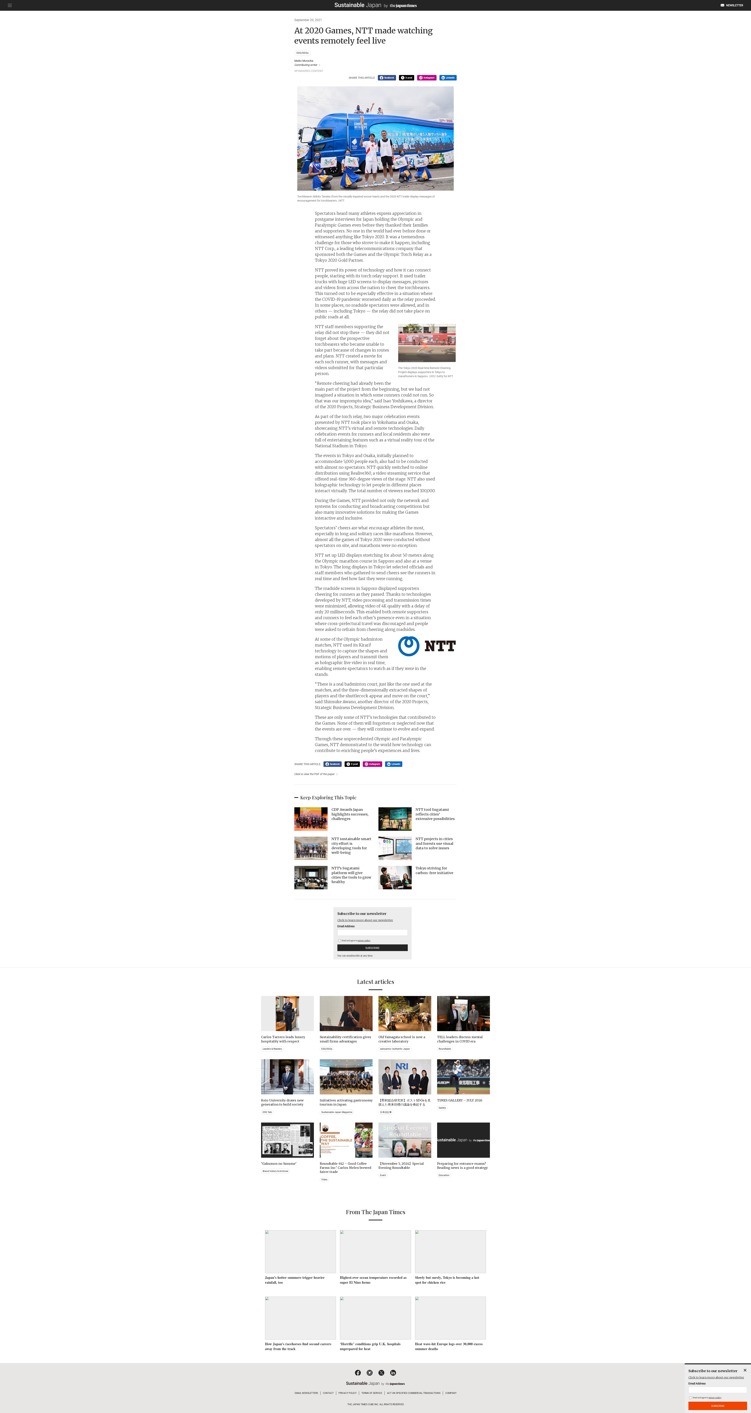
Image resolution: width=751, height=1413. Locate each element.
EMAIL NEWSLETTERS (306, 1393)
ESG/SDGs (302, 52)
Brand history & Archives (275, 1171)
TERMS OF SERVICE (371, 1393)
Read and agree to (355, 940)
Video (324, 1179)
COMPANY (450, 1393)
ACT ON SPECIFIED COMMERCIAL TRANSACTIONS (413, 1393)
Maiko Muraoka (305, 62)
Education (444, 1175)
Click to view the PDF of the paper (314, 774)
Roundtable (445, 1049)
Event (383, 1175)
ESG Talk (267, 1112)
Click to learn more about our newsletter (365, 920)
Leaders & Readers (272, 1049)
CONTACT (328, 1393)
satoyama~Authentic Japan (395, 1049)
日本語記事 (386, 1112)
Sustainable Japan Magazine (336, 1112)
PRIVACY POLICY (348, 1393)
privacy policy (364, 940)
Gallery (442, 1108)
